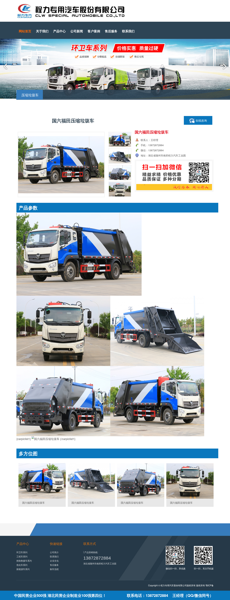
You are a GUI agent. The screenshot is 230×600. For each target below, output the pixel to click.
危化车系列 (21, 564)
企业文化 (54, 560)
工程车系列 (21, 556)
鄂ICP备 (210, 585)
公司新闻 (76, 31)
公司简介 (54, 552)
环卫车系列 (21, 552)
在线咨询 (201, 120)
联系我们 (128, 31)
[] (42, 481)
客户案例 (94, 31)
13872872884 (97, 558)
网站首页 (25, 31)
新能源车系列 (23, 569)
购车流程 (54, 569)
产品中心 (59, 31)
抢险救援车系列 (24, 560)
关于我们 (42, 31)
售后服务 (111, 31)
